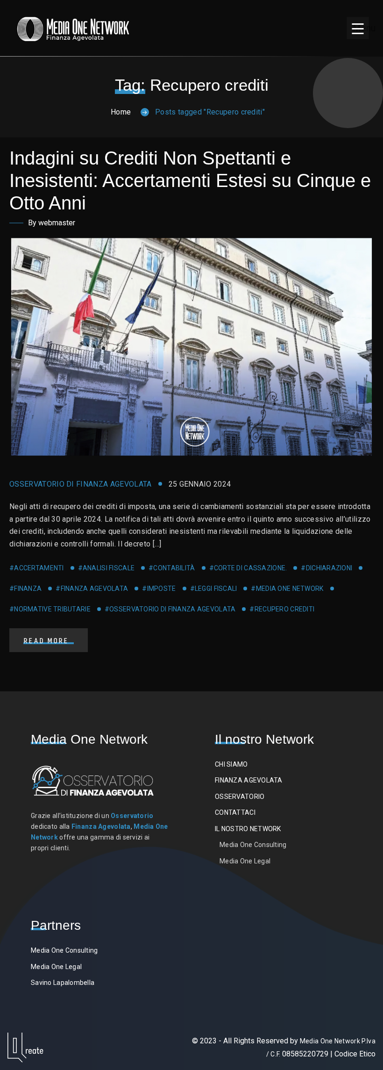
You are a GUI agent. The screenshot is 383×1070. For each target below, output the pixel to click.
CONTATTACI (235, 812)
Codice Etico (355, 1053)
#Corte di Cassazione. (248, 568)
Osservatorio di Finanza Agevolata (80, 484)
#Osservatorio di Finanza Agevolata (170, 609)
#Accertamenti (36, 568)
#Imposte (159, 588)
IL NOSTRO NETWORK (248, 829)
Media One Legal (245, 861)
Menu (361, 28)
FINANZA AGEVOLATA (249, 780)
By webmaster (51, 222)
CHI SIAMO (231, 764)
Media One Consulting (253, 844)
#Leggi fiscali (213, 588)
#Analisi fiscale (106, 568)
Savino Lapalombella (62, 982)
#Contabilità (172, 568)
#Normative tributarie (50, 609)
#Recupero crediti (281, 609)
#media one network (287, 588)
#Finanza (25, 588)
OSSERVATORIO (239, 796)
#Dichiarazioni (326, 568)
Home (121, 112)
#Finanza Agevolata (92, 588)
